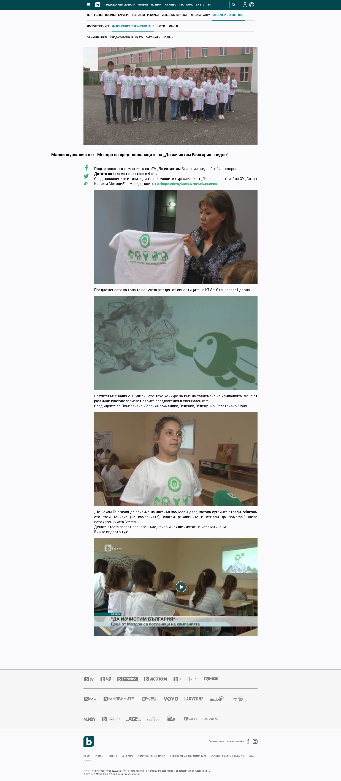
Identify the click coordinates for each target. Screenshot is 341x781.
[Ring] (213, 679)
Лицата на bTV (200, 15)
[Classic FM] (157, 719)
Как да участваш (121, 37)
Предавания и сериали (119, 4)
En (209, 4)
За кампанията (97, 37)
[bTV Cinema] (130, 679)
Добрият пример (98, 26)
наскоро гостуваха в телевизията (186, 184)
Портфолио (95, 15)
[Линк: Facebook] (246, 741)
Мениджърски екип (174, 15)
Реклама (153, 15)
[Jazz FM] (136, 719)
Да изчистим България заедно (133, 26)
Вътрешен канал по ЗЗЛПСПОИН (227, 756)
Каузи (161, 26)
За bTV (200, 4)
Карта (139, 37)
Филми (143, 4)
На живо (170, 4)
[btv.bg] (92, 679)
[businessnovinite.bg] (152, 699)
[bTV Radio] (114, 719)
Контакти (138, 15)
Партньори (152, 37)
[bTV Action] (159, 679)
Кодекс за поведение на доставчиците (188, 756)
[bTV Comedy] (109, 679)
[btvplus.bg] (93, 699)
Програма (186, 4)
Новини (156, 4)
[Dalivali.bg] (221, 698)
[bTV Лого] (88, 741)
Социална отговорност (228, 15)
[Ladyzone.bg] (197, 699)
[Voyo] (174, 698)
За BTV (86, 756)
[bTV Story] (188, 679)
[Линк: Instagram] (253, 741)
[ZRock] (175, 718)
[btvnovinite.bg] (122, 699)
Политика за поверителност (151, 756)
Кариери (123, 15)
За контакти (127, 756)
